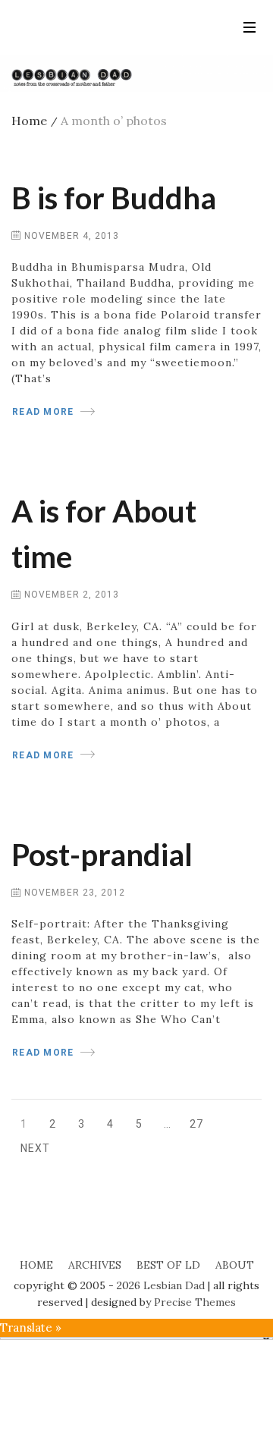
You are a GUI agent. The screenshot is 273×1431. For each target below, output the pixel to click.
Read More (43, 411)
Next (35, 1148)
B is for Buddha (113, 198)
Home (34, 120)
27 (199, 1126)
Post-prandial (102, 854)
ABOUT (234, 1265)
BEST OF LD (168, 1265)
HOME (36, 1265)
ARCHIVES (94, 1265)
